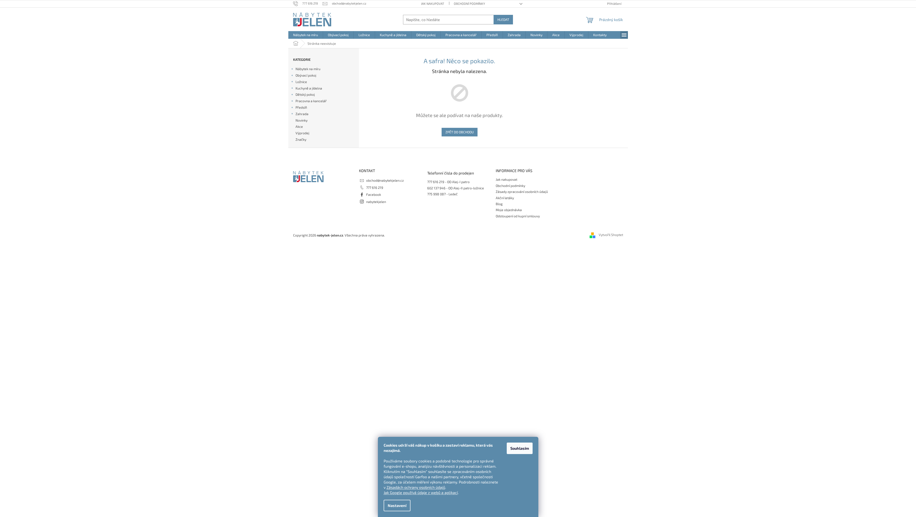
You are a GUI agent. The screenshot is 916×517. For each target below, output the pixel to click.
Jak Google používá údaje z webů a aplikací (421, 492)
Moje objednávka (509, 210)
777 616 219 (374, 187)
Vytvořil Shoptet (611, 235)
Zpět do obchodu (459, 132)
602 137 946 (436, 188)
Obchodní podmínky (469, 4)
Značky (301, 139)
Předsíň (301, 107)
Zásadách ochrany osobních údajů (416, 487)
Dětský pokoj (305, 94)
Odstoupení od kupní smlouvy (518, 216)
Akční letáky (505, 198)
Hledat (503, 19)
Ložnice (301, 82)
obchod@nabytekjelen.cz (385, 180)
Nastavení (397, 505)
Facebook (373, 194)
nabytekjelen (376, 202)
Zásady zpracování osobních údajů (522, 192)
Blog (499, 204)
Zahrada (302, 114)
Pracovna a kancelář (311, 101)
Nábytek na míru (308, 69)
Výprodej (302, 133)
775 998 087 (436, 194)
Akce (299, 126)
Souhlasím (519, 448)
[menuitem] (305, 35)
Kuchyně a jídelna (309, 88)
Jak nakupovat (432, 4)
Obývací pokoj (306, 75)
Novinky (301, 120)
